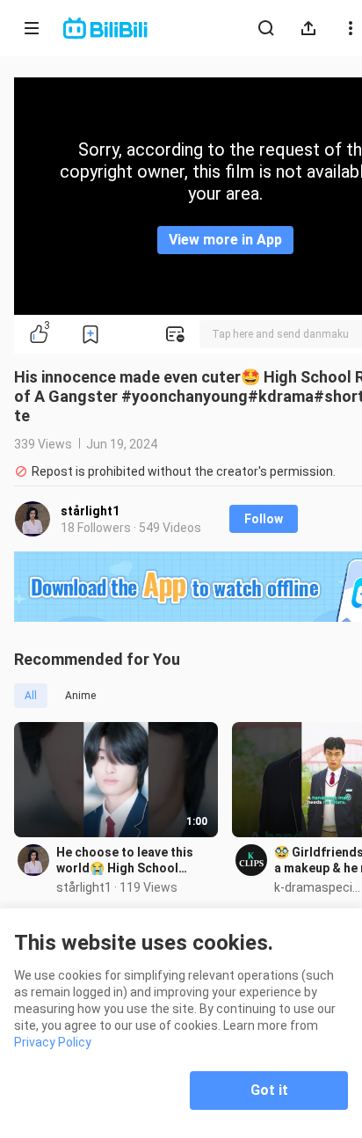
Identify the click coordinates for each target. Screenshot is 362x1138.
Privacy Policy (52, 1042)
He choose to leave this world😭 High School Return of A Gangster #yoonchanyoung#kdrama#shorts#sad (134, 860)
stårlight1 (90, 511)
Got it (269, 1090)
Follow (263, 519)
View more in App (225, 239)
